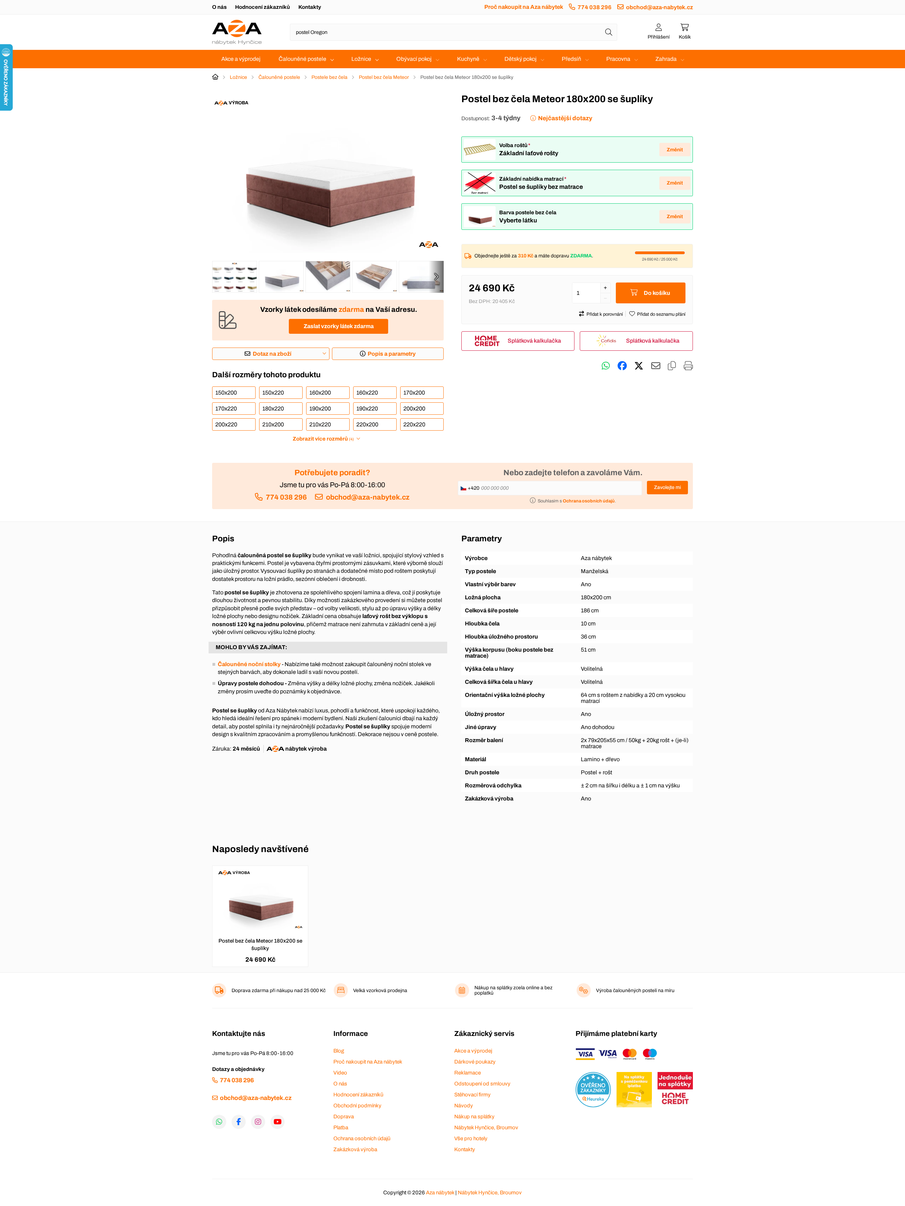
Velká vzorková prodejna (380, 990)
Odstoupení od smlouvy (482, 1083)
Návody (463, 1105)
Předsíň (571, 59)
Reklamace (467, 1073)
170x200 (414, 393)
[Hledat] (608, 32)
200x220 (226, 424)
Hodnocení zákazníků (262, 7)
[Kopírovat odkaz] (672, 366)
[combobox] (453, 32)
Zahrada (666, 59)
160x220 (367, 393)
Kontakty (309, 7)
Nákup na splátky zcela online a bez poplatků (513, 990)
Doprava (343, 1116)
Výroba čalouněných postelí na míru (635, 990)
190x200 (320, 409)
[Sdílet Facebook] (622, 366)
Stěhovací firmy (472, 1094)
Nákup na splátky (474, 1116)
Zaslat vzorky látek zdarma (339, 326)
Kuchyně (468, 59)
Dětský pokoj (520, 59)
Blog (338, 1051)
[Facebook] (239, 1122)
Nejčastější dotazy (565, 118)
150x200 (226, 393)
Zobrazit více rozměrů (323, 439)
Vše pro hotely (470, 1138)
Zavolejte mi (667, 487)
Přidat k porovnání (604, 314)
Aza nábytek (440, 1192)
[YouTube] (277, 1122)
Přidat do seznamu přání (661, 314)
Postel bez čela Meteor (384, 77)
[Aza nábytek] (237, 32)
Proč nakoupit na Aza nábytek (523, 7)
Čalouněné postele (302, 59)
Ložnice (361, 59)
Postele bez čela (329, 77)
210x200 (273, 424)
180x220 (273, 409)
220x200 (367, 424)
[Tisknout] (688, 366)
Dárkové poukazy (475, 1062)
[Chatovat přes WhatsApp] (606, 366)
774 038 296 (595, 7)
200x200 (414, 409)
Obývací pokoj (414, 59)
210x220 (320, 424)
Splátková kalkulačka (534, 341)
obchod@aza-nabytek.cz (659, 7)
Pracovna (618, 59)
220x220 (414, 424)
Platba (340, 1127)
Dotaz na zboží (272, 354)
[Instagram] (258, 1122)
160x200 (320, 393)
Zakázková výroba (355, 1149)
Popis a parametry (392, 354)
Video (340, 1073)
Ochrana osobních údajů (361, 1138)
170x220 (226, 409)
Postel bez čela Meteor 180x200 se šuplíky (260, 944)
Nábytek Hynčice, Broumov (486, 1127)
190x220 (367, 409)
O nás (219, 7)
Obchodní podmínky (357, 1105)
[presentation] (436, 277)
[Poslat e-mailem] (655, 366)
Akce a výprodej (241, 59)
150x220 (273, 393)
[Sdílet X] (638, 366)
